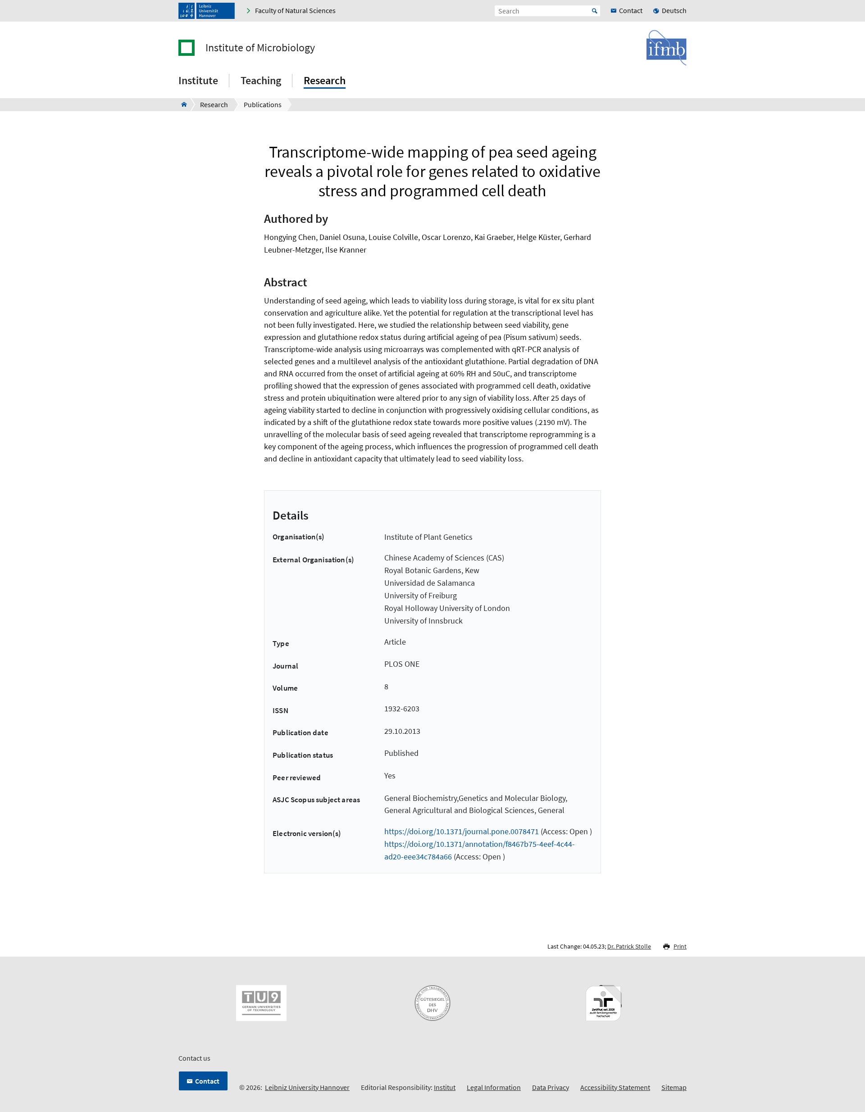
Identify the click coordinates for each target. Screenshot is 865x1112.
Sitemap (674, 1087)
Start (594, 10)
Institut (444, 1087)
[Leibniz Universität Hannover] (206, 11)
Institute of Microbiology (260, 47)
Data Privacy (550, 1087)
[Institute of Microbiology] (181, 104)
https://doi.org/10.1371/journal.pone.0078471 (461, 831)
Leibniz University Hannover (307, 1087)
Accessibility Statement (615, 1087)
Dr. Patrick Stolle (629, 946)
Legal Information (494, 1087)
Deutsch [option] (674, 10)
